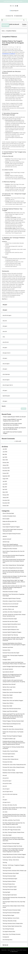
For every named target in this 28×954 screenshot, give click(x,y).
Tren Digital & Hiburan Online (9, 931)
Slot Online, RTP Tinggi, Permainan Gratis (11, 829)
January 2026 (5, 465)
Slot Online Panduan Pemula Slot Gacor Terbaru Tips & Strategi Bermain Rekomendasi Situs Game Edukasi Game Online (14, 816)
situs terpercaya (6, 374)
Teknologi (5, 862)
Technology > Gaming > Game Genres (11, 859)
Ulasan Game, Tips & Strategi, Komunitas (11, 934)
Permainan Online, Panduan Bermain (10, 759)
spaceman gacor (6, 395)
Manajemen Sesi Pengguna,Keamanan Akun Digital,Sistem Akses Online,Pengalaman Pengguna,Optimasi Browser (12, 676)
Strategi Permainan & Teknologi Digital (11, 843)
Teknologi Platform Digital (8, 915)
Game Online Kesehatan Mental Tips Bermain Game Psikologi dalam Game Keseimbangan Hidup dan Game (14, 561)
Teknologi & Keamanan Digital (9, 876)
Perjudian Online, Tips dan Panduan (10, 751)
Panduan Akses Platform (8, 703)
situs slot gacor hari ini (8, 385)
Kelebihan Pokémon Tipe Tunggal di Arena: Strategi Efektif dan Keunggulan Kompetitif (13, 42)
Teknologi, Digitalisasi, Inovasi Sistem (11, 918)
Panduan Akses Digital (7, 695)
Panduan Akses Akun (7, 689)
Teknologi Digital (6, 892)
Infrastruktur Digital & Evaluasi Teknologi (11, 598)
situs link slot (6, 342)
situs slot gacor (6, 363)
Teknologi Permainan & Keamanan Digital (12, 910)
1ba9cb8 (5, 47)
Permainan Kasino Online (8, 756)
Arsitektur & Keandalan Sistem (9, 516)
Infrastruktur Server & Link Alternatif (10, 603)
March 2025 (5, 492)
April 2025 (5, 489)
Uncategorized (6, 937)
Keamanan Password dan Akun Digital (11, 652)
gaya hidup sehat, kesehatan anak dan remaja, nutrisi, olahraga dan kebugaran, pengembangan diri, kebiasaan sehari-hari (14, 587)
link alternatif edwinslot (8, 669)
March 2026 (5, 459)
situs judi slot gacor (7, 780)
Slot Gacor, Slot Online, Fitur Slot (10, 805)
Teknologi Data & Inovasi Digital (10, 889)
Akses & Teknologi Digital (8, 513)
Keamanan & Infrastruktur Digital (10, 618)
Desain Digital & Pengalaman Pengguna (11, 526)
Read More (4, 299)
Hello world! (18, 441)
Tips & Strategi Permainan (8, 928)
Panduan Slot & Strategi (8, 726)
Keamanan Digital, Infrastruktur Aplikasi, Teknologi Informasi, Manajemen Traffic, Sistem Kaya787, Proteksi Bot (14, 639)
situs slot (5, 320)
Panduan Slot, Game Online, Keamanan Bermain (13, 729)
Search (3, 406)
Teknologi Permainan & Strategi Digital (11, 912)
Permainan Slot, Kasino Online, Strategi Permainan (13, 767)
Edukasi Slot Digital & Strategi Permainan (12, 533)
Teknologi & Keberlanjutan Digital (10, 878)
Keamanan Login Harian (8, 647)
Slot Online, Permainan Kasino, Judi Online (12, 827)
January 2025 (5, 497)
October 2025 (5, 473)
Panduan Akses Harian (8, 697)
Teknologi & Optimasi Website (9, 881)
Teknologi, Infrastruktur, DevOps (9, 920)
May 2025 (5, 486)
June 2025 (5, 484)
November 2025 (6, 470)
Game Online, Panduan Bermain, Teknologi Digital (13, 565)
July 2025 (5, 481)
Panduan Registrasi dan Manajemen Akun (12, 723)
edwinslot (5, 536)
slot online (5, 812)
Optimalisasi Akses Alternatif (9, 684)
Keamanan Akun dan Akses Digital (10, 621)
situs (4, 336)
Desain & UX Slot (6, 524)
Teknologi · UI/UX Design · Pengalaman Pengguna (13, 865)
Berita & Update (6, 518)
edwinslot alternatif (7, 539)
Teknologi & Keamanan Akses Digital (11, 873)
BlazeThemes (15, 951)
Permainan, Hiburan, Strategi (9, 770)
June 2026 (5, 451)
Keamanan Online (6, 650)
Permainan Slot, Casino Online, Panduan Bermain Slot (14, 764)
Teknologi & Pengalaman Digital (9, 886)
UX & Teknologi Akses (7, 939)
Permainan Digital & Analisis (9, 753)
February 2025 (6, 494)
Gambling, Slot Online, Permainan (10, 548)
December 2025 (6, 468)
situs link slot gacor (7, 315)
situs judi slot (6, 778)
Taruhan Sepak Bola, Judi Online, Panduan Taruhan (13, 857)
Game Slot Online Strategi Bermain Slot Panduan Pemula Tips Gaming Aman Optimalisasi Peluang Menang (13, 572)
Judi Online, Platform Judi (8, 609)
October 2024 (5, 505)
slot (3, 797)
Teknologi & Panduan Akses (9, 884)
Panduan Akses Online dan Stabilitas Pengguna (13, 700)
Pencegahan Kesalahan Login (9, 738)
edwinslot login (6, 541)
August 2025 (5, 478)
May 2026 (5, 454)
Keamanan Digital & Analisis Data (10, 626)
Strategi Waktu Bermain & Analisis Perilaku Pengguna (14, 854)
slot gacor (5, 326)
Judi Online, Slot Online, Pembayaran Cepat (12, 612)
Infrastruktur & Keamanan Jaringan (10, 591)
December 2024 (6, 500)
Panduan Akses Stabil (7, 706)
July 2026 (5, 449)
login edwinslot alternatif (8, 671)
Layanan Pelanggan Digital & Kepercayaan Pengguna (14, 666)
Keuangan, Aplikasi (7, 659)
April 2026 (5, 457)
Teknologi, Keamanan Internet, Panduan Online (13, 923)
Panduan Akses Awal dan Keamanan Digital (12, 692)
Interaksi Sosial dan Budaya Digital (10, 606)
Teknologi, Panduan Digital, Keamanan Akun (12, 926)
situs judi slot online (7, 783)
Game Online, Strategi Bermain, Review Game (12, 568)
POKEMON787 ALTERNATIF (8, 53)
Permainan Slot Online (7, 762)
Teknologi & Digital (7, 868)
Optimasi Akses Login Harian (9, 687)
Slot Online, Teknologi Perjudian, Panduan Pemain (13, 832)
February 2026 (6, 462)
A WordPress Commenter (8, 441)
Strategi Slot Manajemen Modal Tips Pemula (12, 846)
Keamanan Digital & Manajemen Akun (11, 629)
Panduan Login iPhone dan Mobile (10, 711)
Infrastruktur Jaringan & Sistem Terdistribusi (12, 601)
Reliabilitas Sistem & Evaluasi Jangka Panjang (13, 772)
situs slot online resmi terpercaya (10, 794)
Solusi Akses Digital (7, 835)
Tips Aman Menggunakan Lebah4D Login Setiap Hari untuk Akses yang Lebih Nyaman (12, 1)
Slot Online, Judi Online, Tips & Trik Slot (11, 820)
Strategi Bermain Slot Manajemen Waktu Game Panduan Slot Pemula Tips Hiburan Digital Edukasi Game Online (13, 839)
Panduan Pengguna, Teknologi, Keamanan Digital (13, 721)
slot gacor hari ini (6, 353)
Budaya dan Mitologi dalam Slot (9, 521)
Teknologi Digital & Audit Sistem (10, 894)
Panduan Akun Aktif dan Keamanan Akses (12, 708)
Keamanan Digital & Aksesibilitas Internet (12, 624)
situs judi (5, 775)
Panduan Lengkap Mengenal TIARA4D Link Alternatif (14, 416)
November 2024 (6, 503)
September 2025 (6, 476)
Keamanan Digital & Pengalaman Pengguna (12, 632)
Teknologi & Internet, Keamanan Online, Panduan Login (14, 870)
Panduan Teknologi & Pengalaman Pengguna (12, 736)
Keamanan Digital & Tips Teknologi (10, 635)
